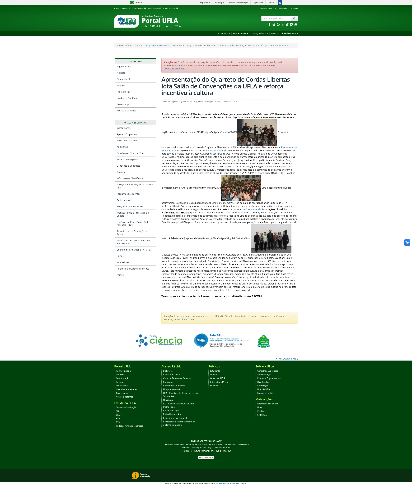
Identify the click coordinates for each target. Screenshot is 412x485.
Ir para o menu (138, 8)
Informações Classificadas (131, 178)
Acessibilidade (266, 8)
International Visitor (219, 382)
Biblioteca (168, 371)
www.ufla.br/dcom (174, 68)
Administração (264, 374)
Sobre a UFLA (224, 33)
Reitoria (121, 85)
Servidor (214, 374)
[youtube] (296, 24)
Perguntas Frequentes (128, 193)
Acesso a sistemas (126, 110)
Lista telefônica (206, 457)
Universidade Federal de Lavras (231, 483)
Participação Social (127, 140)
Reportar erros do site (267, 403)
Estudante (215, 371)
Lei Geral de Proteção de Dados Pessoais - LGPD (133, 223)
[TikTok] (287, 24)
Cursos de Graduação (126, 407)
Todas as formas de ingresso (129, 426)
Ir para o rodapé (170, 8)
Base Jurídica (263, 382)
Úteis (259, 407)
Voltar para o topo (288, 358)
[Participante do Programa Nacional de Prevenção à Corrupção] (264, 341)
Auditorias (122, 146)
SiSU (118, 411)
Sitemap (294, 8)
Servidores (122, 172)
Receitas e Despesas (128, 159)
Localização (262, 385)
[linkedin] (283, 24)
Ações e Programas (127, 134)
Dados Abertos (124, 200)
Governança (123, 104)
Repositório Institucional (175, 418)
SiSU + (119, 414)
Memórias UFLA (264, 393)
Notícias (121, 72)
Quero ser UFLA (217, 378)
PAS (118, 418)
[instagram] (274, 24)
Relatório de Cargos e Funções (133, 268)
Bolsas (120, 255)
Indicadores (123, 262)
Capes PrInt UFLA (171, 374)
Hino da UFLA (263, 389)
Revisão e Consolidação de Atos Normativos (133, 242)
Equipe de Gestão (241, 33)
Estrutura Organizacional (269, 378)
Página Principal (125, 66)
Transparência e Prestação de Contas (133, 214)
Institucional (123, 127)
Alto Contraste (282, 8)
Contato (274, 33)
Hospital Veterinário (172, 389)
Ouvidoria (168, 400)
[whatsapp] (278, 24)
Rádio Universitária (172, 414)
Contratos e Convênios (174, 385)
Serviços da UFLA (260, 33)
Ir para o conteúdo (122, 8)
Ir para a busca (154, 8)
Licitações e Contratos (128, 165)
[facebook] (269, 24)
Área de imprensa (290, 33)
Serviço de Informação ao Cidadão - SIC (135, 186)
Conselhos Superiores (267, 371)
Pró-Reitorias (124, 91)
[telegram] (291, 24)
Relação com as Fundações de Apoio (133, 233)
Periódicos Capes (171, 410)
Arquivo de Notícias (156, 45)
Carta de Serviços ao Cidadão (177, 378)
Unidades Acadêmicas (128, 98)
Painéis (120, 274)
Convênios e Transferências (131, 153)
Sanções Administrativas (130, 206)
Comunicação (124, 79)
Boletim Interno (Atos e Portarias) (134, 249)
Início (140, 45)
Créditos (261, 411)
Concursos (168, 382)
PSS (118, 422)
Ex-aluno (214, 385)
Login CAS (262, 414)
